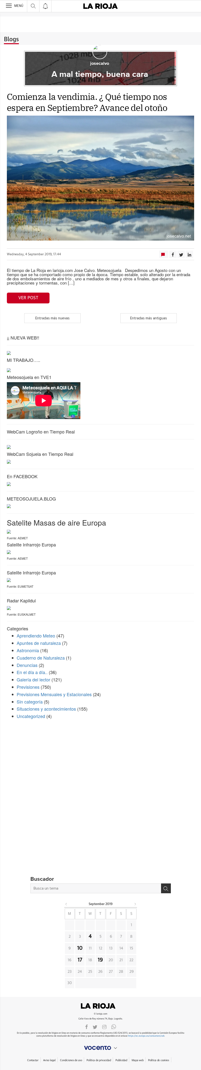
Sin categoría (30, 701)
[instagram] (104, 1026)
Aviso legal (49, 1060)
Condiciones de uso (71, 1060)
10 (80, 948)
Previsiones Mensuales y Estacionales (54, 694)
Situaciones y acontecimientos (46, 708)
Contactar (32, 1060)
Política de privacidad (99, 1060)
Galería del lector (33, 679)
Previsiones (28, 687)
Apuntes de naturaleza (39, 643)
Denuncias (27, 665)
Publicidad (121, 1060)
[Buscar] (166, 888)
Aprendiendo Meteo (36, 635)
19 (100, 960)
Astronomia (28, 650)
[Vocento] (100, 1048)
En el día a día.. (32, 672)
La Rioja (100, 1006)
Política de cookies (158, 1060)
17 (80, 960)
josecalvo (99, 63)
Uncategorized (31, 716)
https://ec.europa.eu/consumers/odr (146, 1036)
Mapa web (137, 1060)
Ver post (28, 298)
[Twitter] (95, 1026)
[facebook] (86, 1026)
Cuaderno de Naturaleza (41, 657)
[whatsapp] (113, 1026)
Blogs (11, 39)
